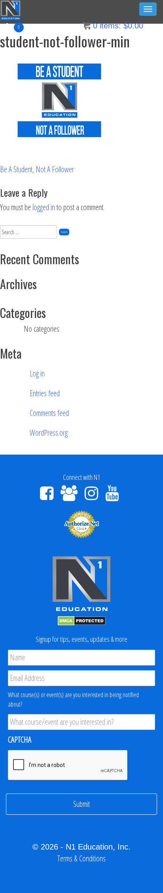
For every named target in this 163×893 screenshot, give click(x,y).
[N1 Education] (10, 9)
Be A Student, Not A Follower (37, 169)
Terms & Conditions (81, 858)
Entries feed (45, 393)
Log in (37, 373)
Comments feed (49, 413)
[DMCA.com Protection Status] (82, 620)
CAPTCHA (19, 740)
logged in (43, 207)
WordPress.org (49, 432)
